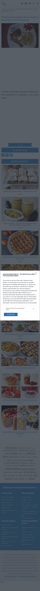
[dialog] (20, 296)
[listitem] (20, 309)
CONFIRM (11, 314)
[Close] (36, 274)
